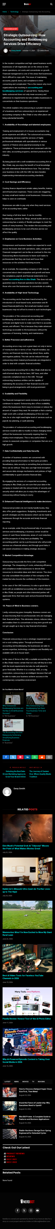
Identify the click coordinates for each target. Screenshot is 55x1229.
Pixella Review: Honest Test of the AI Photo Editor (27, 1019)
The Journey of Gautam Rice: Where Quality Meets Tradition (40, 774)
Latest (7, 1082)
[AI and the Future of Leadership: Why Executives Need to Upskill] (10, 1106)
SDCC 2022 (11, 1162)
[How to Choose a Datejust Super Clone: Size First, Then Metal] (10, 1092)
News (16, 1082)
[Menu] (4, 4)
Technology (11, 29)
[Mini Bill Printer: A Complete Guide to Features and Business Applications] (10, 1120)
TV (33, 1082)
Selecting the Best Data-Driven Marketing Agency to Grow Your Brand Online (14, 774)
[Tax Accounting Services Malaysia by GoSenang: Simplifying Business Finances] (13, 725)
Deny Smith (16, 51)
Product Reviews (15, 1153)
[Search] (51, 4)
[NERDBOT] (27, 4)
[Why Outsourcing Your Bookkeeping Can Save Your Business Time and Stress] (36, 698)
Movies (25, 1082)
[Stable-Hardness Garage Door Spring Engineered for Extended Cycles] (10, 1134)
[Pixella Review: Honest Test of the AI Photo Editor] (27, 1001)
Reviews (41, 1082)
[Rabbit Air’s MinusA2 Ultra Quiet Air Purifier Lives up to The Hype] (27, 872)
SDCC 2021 (11, 1159)
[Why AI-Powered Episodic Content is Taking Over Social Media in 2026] (27, 1042)
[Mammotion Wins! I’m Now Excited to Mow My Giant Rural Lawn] (27, 915)
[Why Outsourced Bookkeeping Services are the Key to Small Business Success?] (13, 698)
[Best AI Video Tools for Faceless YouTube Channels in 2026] (27, 958)
